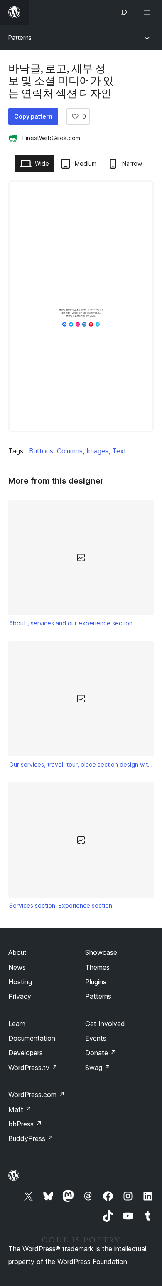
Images (97, 451)
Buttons (41, 451)
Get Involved (105, 1024)
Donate (100, 1053)
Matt (20, 1109)
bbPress (25, 1124)
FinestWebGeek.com (51, 137)
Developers (25, 1053)
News (17, 967)
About (17, 952)
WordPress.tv (33, 1067)
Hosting (20, 982)
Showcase (101, 952)
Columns (70, 451)
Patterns (20, 37)
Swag (97, 1067)
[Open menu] (148, 12)
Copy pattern (33, 116)
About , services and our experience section (71, 623)
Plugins (95, 982)
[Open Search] (123, 12)
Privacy (19, 996)
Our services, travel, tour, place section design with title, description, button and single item (81, 764)
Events (95, 1038)
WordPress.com (36, 1094)
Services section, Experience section (60, 905)
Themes (97, 967)
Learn (16, 1024)
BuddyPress (31, 1138)
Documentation (31, 1038)
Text (119, 451)
